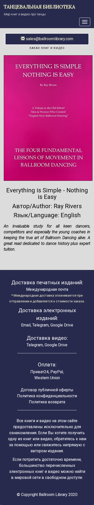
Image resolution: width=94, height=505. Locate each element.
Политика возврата (47, 402)
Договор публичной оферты (47, 389)
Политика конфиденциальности (47, 396)
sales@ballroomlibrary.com (49, 38)
